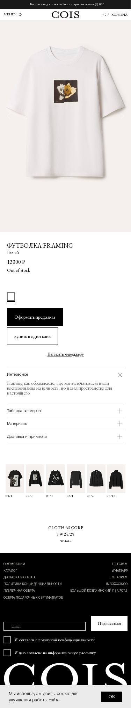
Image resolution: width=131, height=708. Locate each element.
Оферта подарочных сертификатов (33, 597)
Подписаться (109, 623)
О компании (14, 564)
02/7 (29, 495)
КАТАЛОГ (10, 570)
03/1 (9, 495)
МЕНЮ (9, 14)
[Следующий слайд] (122, 116)
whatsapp (120, 570)
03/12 (111, 495)
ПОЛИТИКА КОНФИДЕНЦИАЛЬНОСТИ (32, 584)
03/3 (49, 495)
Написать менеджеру (66, 354)
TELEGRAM (120, 564)
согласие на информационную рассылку (61, 653)
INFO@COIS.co (117, 584)
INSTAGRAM (119, 577)
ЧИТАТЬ (65, 540)
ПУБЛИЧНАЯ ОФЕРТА (19, 590)
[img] (116, 478)
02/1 (70, 495)
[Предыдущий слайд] (8, 116)
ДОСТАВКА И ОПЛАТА (19, 577)
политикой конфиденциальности (66, 640)
